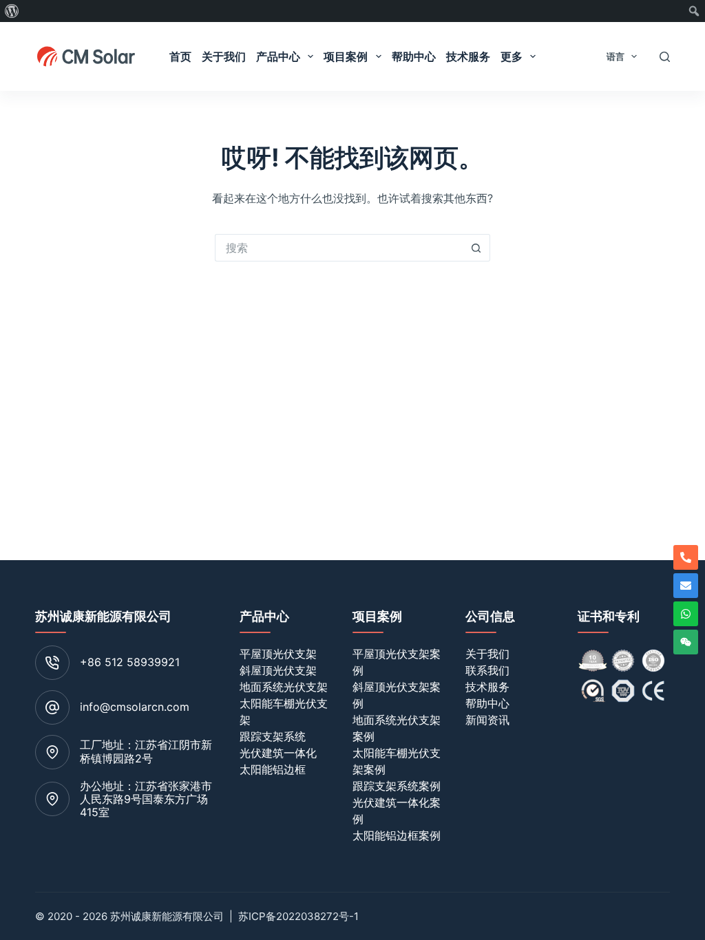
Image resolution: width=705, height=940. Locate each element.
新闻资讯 (487, 720)
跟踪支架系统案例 (396, 786)
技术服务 (468, 56)
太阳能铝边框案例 (396, 835)
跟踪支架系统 (273, 736)
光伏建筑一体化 (278, 753)
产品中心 (278, 56)
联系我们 (487, 670)
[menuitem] (12, 11)
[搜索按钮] (476, 247)
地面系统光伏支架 (284, 687)
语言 (615, 56)
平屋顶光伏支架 (278, 654)
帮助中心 (414, 56)
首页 (180, 56)
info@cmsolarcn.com (134, 707)
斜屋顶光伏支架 (278, 670)
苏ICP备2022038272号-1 (298, 916)
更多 (512, 56)
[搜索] (665, 57)
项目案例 (346, 56)
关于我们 (224, 56)
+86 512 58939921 (130, 662)
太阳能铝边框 (273, 769)
